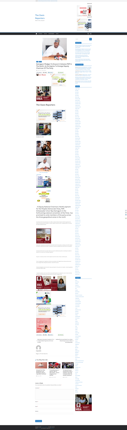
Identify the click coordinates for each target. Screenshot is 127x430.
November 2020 (78, 202)
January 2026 (77, 100)
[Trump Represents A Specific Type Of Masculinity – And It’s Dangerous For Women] (54, 362)
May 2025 (76, 113)
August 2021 (77, 187)
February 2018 (77, 256)
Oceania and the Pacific (79, 362)
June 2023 (77, 151)
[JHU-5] (43, 229)
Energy (76, 314)
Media (76, 349)
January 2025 (77, 120)
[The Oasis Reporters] (36, 34)
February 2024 (77, 138)
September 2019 (78, 225)
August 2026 (77, 88)
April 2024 (77, 134)
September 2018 (78, 244)
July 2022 (76, 169)
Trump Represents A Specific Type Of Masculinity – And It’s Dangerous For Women (54, 372)
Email (36, 406)
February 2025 (77, 118)
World (76, 390)
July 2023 (76, 149)
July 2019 (76, 228)
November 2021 (78, 182)
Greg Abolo (44, 70)
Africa (76, 280)
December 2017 (77, 259)
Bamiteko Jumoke (78, 77)
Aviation (76, 290)
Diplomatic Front (78, 309)
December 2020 (77, 200)
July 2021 (76, 189)
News (37, 61)
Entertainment (51, 33)
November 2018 (78, 241)
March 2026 (77, 97)
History (76, 331)
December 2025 (77, 102)
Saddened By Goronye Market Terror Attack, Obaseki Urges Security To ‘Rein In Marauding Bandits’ (64, 341)
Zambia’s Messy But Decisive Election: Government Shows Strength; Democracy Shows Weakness (82, 56)
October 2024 (77, 125)
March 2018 (77, 254)
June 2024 (77, 131)
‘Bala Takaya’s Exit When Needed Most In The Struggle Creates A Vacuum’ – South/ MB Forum (83, 71)
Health (76, 329)
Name (36, 401)
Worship (76, 391)
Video (76, 387)
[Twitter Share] (126, 212)
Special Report (77, 375)
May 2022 (76, 172)
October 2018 (77, 243)
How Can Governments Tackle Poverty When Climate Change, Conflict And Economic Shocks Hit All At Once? (83, 60)
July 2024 (76, 129)
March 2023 (77, 156)
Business (76, 293)
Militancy (76, 354)
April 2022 (77, 174)
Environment (77, 318)
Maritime (76, 347)
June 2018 (77, 249)
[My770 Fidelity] (43, 292)
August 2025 (77, 108)
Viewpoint (77, 388)
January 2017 (77, 274)
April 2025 (77, 115)
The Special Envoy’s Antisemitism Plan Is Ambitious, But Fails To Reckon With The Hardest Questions (67, 372)
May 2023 (76, 152)
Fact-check (77, 324)
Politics (45, 33)
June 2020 (77, 210)
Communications (78, 303)
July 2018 (76, 248)
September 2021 (78, 185)
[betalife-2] (43, 141)
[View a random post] (90, 34)
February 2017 (77, 272)
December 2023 (77, 141)
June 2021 (77, 190)
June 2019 (77, 230)
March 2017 (77, 271)
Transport (77, 383)
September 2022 (78, 166)
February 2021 (77, 197)
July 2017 (76, 267)
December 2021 (77, 180)
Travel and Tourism (78, 385)
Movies (76, 355)
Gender (76, 327)
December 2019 (77, 220)
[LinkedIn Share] (126, 214)
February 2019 (77, 236)
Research (76, 368)
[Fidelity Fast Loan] (43, 123)
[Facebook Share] (126, 210)
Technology (77, 378)
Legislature (77, 344)
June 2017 (77, 269)
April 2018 (77, 253)
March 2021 (77, 195)
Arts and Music (77, 286)
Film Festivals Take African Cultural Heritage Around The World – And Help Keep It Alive (47, 1)
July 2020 (76, 208)
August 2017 (77, 266)
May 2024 (76, 133)
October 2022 (77, 164)
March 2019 (77, 235)
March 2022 (77, 175)
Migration (76, 352)
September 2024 (78, 126)
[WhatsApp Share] (126, 218)
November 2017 (78, 261)
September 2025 (78, 106)
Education (77, 313)
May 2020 (76, 212)
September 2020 (78, 205)
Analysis (76, 283)
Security (76, 372)
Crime (76, 308)
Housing (76, 334)
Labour (76, 341)
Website (36, 411)
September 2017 (78, 264)
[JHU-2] (58, 276)
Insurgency (77, 337)
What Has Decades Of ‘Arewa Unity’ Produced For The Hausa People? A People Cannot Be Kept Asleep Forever (83, 46)
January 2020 (77, 218)
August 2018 (77, 246)
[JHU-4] (43, 87)
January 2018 (77, 258)
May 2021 (76, 192)
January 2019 (77, 238)
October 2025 (77, 105)
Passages (76, 364)
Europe (76, 321)
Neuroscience (77, 357)
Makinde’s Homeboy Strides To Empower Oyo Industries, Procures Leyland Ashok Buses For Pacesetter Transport (83, 78)
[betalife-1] (43, 74)
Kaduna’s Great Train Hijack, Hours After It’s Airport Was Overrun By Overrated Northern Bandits (83, 82)
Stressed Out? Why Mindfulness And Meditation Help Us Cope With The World (41, 372)
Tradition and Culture (78, 382)
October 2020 (77, 203)
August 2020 (77, 207)
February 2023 (77, 157)
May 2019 (76, 231)
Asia (76, 288)
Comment (37, 388)
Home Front (77, 332)
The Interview (77, 380)
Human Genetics (78, 336)
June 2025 (77, 111)
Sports (57, 33)
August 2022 (77, 167)
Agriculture (77, 281)
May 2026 (76, 93)
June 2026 (77, 92)
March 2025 (77, 116)
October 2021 (77, 184)
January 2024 (77, 139)
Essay (76, 319)
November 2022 (78, 162)
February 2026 (77, 98)
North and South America (79, 360)
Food (76, 326)
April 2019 (77, 233)
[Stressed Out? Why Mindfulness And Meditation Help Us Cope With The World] (41, 362)
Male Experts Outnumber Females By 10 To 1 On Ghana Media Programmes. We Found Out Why (45, 341)
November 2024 (78, 123)
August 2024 (77, 128)
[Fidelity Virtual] (43, 175)
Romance (76, 370)
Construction (77, 306)
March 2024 (77, 136)
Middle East (77, 350)
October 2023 (77, 144)
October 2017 (77, 262)
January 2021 (77, 198)
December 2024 (77, 121)
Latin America (77, 342)
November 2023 (78, 143)
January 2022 (77, 179)
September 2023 (78, 146)
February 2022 (77, 177)
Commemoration (78, 301)
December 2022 (77, 161)
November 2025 (78, 103)
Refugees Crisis (77, 367)
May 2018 (76, 251)
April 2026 (77, 95)
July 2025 (76, 110)
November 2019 (78, 221)
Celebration (77, 298)
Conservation (77, 304)
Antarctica (77, 285)
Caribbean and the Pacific (79, 296)
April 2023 (77, 154)
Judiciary (76, 339)
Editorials (40, 33)
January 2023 (77, 159)
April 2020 (77, 213)
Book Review (77, 291)
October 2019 (77, 223)
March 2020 (77, 215)
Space (76, 373)
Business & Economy (78, 295)
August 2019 (77, 226)
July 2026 (76, 90)
